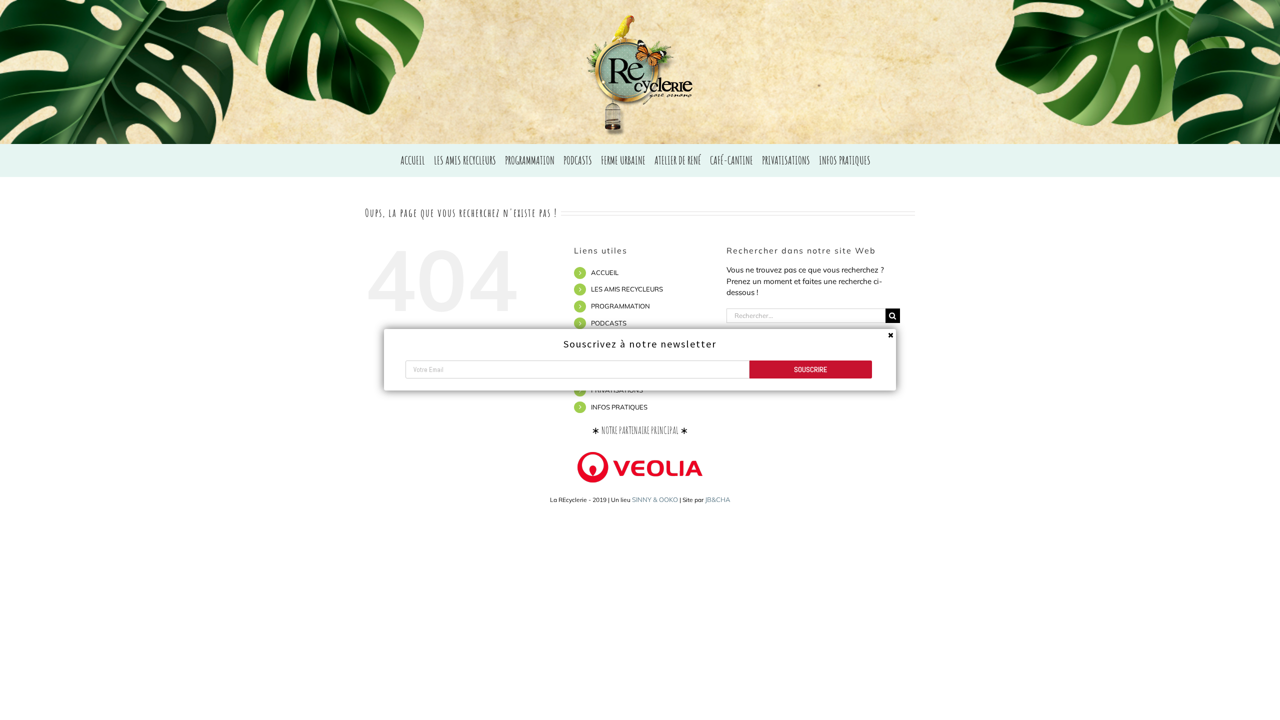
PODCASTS (608, 323)
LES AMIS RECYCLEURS (627, 289)
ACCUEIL (604, 272)
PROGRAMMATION (620, 306)
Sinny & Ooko (655, 500)
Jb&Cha (717, 500)
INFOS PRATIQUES (619, 407)
